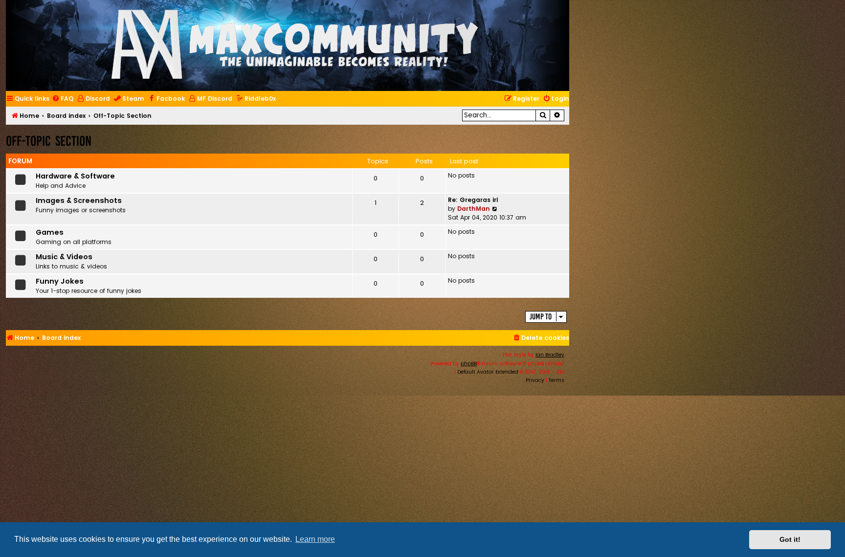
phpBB (469, 363)
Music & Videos (64, 257)
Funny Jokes (60, 281)
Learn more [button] (315, 539)
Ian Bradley (549, 354)
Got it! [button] (790, 539)
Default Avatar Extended (487, 372)
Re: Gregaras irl (473, 200)
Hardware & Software (75, 176)
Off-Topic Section (48, 141)
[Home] (294, 45)
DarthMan (473, 208)
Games (50, 232)
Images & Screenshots (79, 200)
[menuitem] (62, 99)
